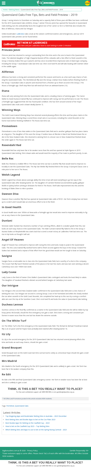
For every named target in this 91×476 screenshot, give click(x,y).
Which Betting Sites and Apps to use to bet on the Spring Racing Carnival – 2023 (36, 430)
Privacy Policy (32, 450)
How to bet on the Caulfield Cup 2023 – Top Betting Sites (27, 426)
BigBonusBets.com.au (10, 450)
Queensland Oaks (21, 406)
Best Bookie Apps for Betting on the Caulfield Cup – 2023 (27, 423)
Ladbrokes (20, 34)
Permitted (10, 406)
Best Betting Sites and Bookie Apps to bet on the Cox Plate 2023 (30, 419)
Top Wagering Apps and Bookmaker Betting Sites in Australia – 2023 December (36, 416)
